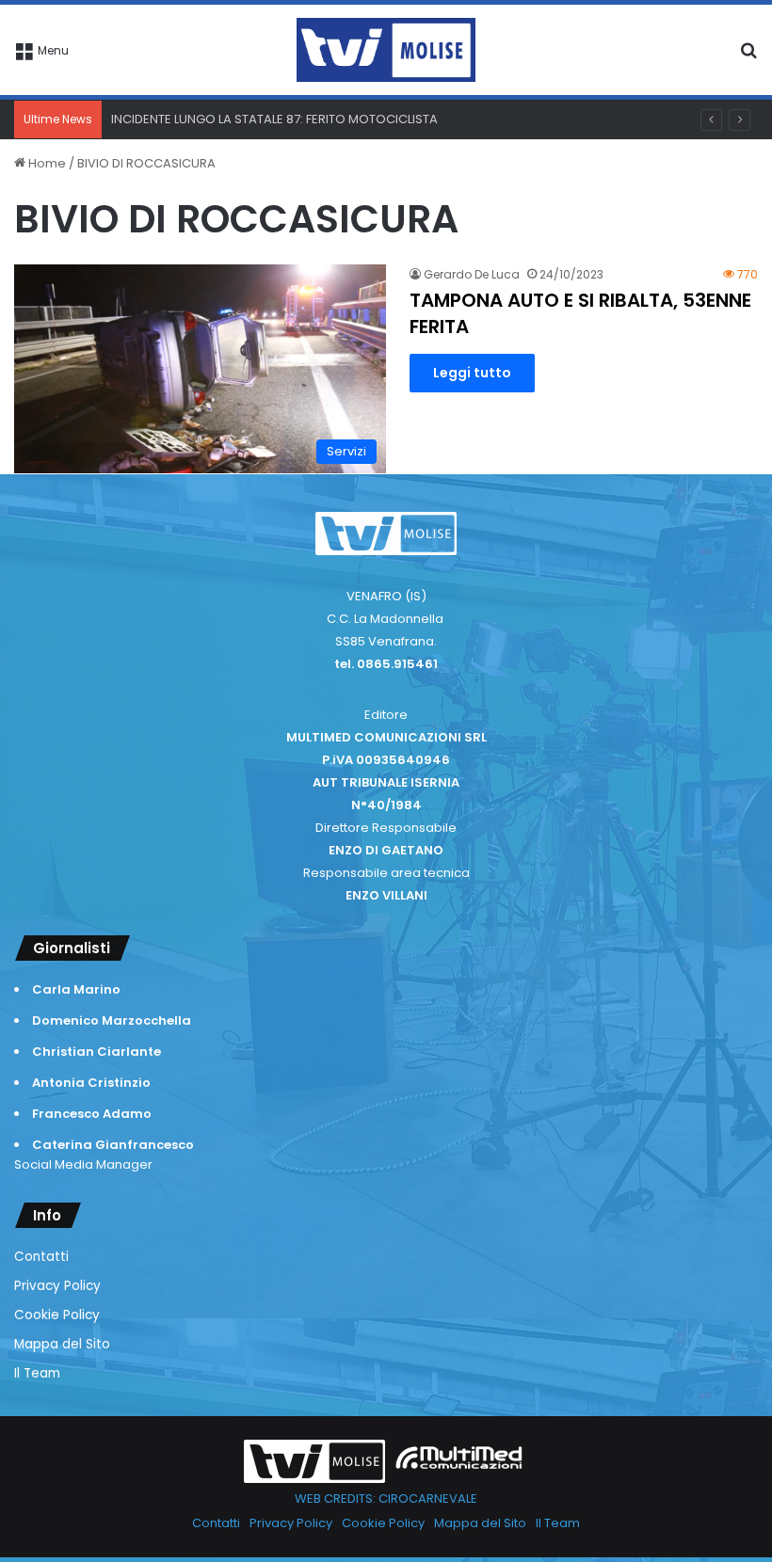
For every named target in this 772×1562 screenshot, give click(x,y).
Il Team (37, 1373)
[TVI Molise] (386, 50)
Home (45, 163)
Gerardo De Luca (472, 274)
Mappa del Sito (62, 1344)
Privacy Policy (57, 1286)
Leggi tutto (472, 372)
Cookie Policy (57, 1315)
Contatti (41, 1257)
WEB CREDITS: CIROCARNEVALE (386, 1498)
